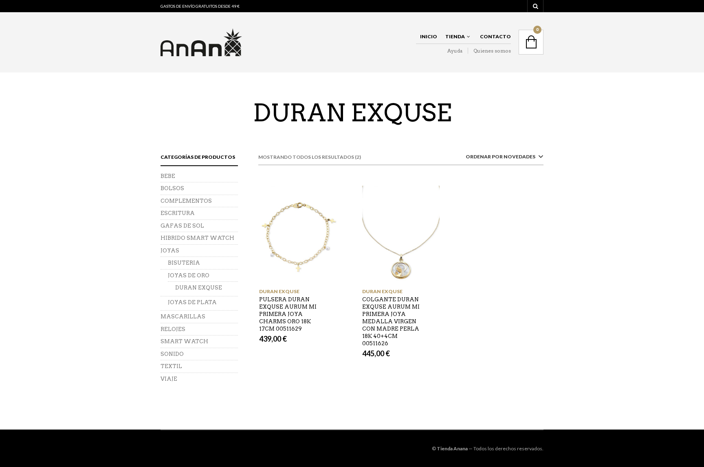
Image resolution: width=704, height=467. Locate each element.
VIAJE (169, 379)
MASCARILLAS (183, 317)
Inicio (428, 36)
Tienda (455, 36)
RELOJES (173, 329)
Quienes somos (492, 51)
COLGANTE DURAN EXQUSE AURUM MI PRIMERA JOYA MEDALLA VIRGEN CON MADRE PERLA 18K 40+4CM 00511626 (391, 321)
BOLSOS (172, 188)
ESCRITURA (178, 213)
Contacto (495, 36)
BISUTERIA (184, 263)
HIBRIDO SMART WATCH (197, 238)
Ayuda (454, 51)
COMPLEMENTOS (186, 201)
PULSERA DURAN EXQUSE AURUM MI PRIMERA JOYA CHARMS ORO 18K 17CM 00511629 (288, 314)
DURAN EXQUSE (279, 291)
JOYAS (170, 251)
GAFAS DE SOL (182, 226)
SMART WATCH (184, 341)
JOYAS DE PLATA (192, 302)
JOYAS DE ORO (188, 275)
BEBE (168, 176)
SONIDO (172, 354)
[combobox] (502, 158)
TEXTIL (171, 366)
